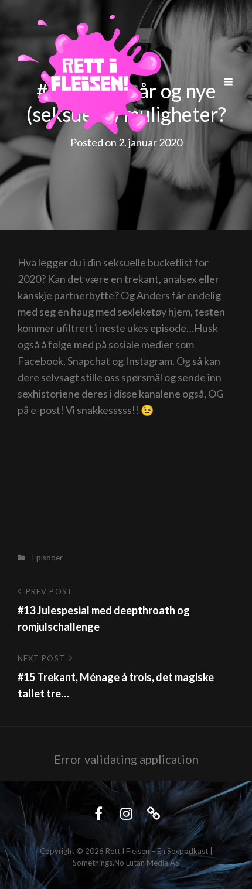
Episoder (47, 557)
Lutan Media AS (152, 862)
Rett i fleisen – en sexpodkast (156, 851)
